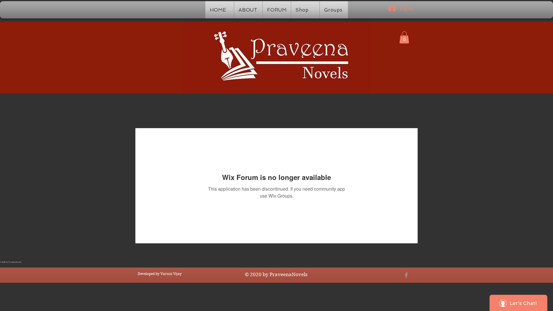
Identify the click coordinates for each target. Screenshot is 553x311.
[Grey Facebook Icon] (406, 275)
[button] (404, 37)
